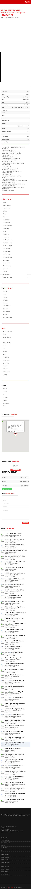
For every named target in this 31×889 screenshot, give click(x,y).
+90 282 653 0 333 (6, 830)
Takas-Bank (25, 815)
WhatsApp (7, 489)
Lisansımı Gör (15, 470)
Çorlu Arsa (24, 814)
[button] (15, 434)
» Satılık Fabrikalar (5, 862)
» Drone (2, 850)
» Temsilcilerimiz (5, 840)
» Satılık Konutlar (5, 854)
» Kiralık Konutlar (5, 866)
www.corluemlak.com (7, 833)
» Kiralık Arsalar (4, 871)
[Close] (22, 423)
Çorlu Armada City (16, 814)
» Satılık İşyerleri (5, 857)
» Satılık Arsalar (4, 859)
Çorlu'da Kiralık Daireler (15, 815)
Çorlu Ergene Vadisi (6, 814)
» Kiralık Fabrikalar (5, 874)
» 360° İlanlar (4, 847)
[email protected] (24, 485)
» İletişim (3, 845)
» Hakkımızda (4, 837)
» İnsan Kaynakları (5, 842)
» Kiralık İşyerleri (5, 869)
